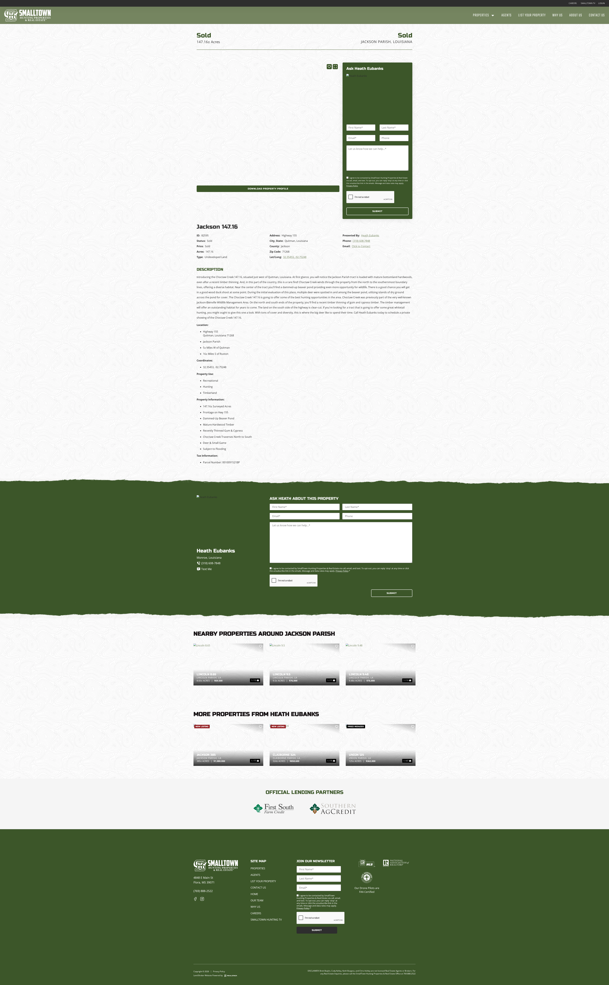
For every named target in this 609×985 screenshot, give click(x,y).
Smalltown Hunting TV (266, 919)
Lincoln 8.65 (206, 674)
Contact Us (597, 15)
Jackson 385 (206, 755)
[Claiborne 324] (304, 745)
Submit (377, 211)
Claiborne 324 (284, 755)
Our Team (257, 900)
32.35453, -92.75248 (294, 257)
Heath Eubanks (370, 235)
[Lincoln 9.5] (304, 664)
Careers (573, 3)
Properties (481, 15)
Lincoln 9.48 (359, 674)
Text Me (206, 569)
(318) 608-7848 (361, 241)
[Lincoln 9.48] (381, 664)
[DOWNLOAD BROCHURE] (268, 188)
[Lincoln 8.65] (228, 664)
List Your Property (532, 15)
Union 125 (356, 755)
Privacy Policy (352, 186)
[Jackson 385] (228, 745)
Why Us (557, 15)
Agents (506, 15)
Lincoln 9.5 (281, 674)
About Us (575, 15)
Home (254, 894)
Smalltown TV (588, 3)
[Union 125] (381, 745)
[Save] (329, 66)
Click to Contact (361, 246)
